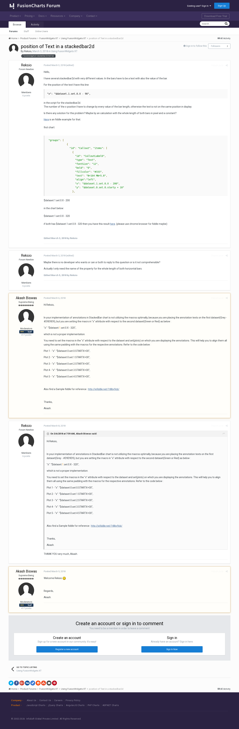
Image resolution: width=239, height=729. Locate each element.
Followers (215, 46)
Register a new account (67, 649)
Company (74, 15)
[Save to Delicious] (32, 683)
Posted (54, 65)
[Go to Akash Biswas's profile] (26, 317)
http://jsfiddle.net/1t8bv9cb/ (103, 389)
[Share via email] (49, 683)
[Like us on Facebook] (205, 718)
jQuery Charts (55, 705)
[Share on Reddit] (38, 683)
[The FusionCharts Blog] (197, 718)
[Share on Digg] (27, 683)
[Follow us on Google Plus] (220, 718)
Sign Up (222, 5)
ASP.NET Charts (111, 705)
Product (14, 15)
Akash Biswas (26, 298)
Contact (90, 15)
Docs (41, 15)
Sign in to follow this (196, 46)
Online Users (41, 31)
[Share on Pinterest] (54, 683)
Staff (26, 31)
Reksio (27, 51)
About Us (31, 700)
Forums (13, 31)
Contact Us (45, 700)
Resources (57, 15)
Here (46, 119)
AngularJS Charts (75, 705)
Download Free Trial (215, 16)
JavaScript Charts (35, 705)
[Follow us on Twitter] (213, 718)
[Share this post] (227, 65)
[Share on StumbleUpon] (43, 683)
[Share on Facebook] (16, 683)
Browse (17, 24)
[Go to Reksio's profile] (13, 48)
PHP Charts (94, 705)
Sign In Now (172, 649)
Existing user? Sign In (198, 6)
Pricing (29, 15)
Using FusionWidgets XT (64, 51)
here (112, 223)
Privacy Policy (73, 700)
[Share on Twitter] (11, 683)
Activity (35, 24)
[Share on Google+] (21, 683)
